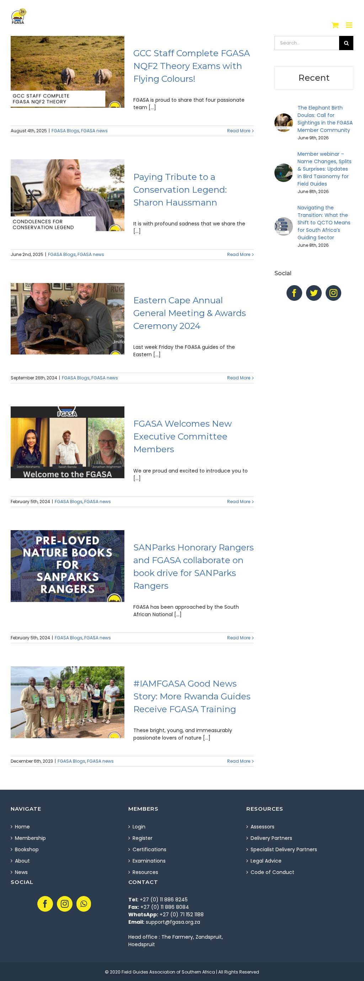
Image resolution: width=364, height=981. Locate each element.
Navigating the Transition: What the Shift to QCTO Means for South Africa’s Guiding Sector (324, 222)
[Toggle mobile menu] (349, 25)
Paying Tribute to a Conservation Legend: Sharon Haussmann (180, 190)
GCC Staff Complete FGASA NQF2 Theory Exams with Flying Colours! (191, 66)
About (22, 860)
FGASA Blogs (65, 131)
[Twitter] (314, 293)
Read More (238, 131)
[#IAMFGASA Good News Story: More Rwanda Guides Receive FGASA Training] (67, 702)
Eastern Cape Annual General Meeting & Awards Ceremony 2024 (189, 313)
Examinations (149, 860)
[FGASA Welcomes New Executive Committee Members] (67, 442)
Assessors (262, 826)
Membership (30, 838)
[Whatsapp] (83, 904)
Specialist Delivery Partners (284, 849)
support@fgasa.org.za (173, 922)
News (21, 872)
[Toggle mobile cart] (335, 25)
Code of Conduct (272, 872)
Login (139, 826)
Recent (314, 78)
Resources (145, 872)
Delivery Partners (271, 838)
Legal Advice (266, 860)
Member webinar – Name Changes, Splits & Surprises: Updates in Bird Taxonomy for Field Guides (325, 168)
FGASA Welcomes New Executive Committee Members (182, 436)
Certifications (149, 849)
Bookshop (27, 849)
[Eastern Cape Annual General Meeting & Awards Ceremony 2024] (67, 319)
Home (22, 826)
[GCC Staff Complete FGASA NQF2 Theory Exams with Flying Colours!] (67, 72)
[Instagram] (333, 293)
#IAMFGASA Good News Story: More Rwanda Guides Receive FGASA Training (192, 696)
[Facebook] (294, 293)
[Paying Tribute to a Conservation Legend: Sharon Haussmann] (67, 195)
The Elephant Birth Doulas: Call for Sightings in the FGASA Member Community (325, 119)
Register (142, 838)
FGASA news (94, 131)
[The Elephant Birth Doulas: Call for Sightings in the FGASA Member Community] (283, 117)
